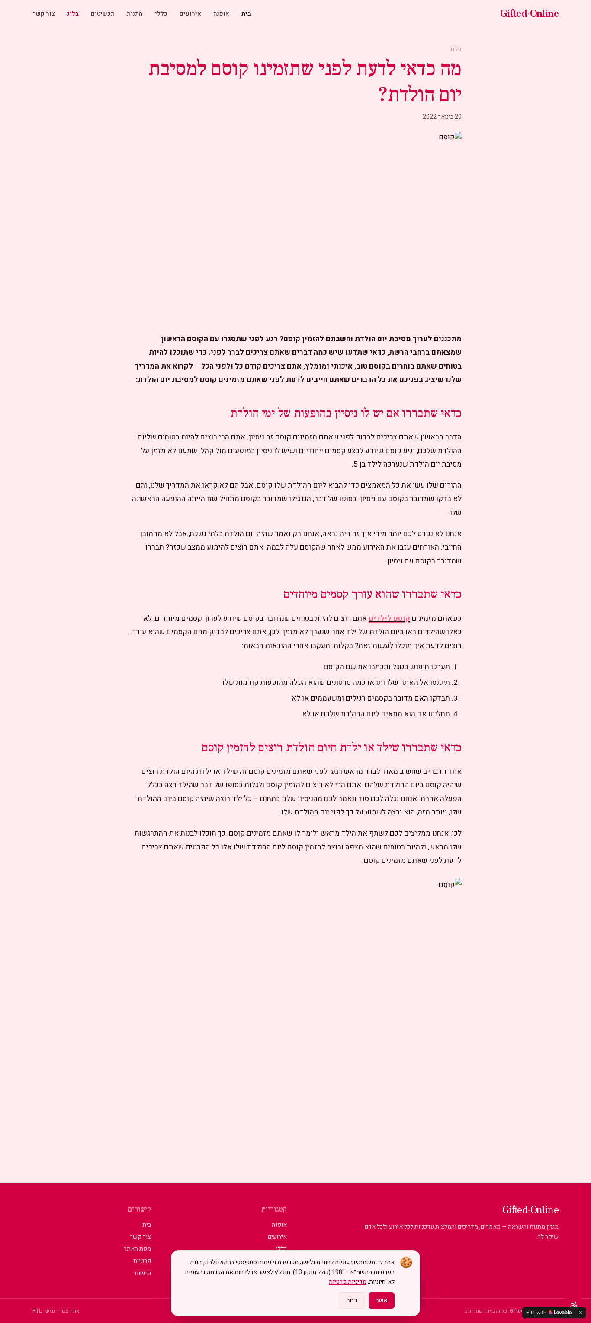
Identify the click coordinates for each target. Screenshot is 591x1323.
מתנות (135, 14)
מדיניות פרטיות (347, 1281)
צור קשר (43, 14)
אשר (382, 1300)
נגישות (143, 1273)
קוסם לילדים (389, 618)
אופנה (221, 14)
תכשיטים (103, 14)
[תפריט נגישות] (573, 1305)
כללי (161, 14)
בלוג (73, 14)
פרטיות (142, 1261)
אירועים (190, 14)
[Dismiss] (580, 1312)
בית (246, 14)
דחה (352, 1300)
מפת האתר (137, 1248)
